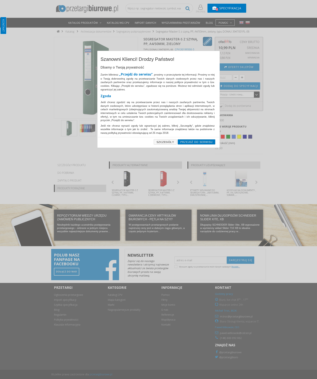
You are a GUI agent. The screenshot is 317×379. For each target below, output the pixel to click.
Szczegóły (165, 142)
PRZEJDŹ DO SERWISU (196, 142)
